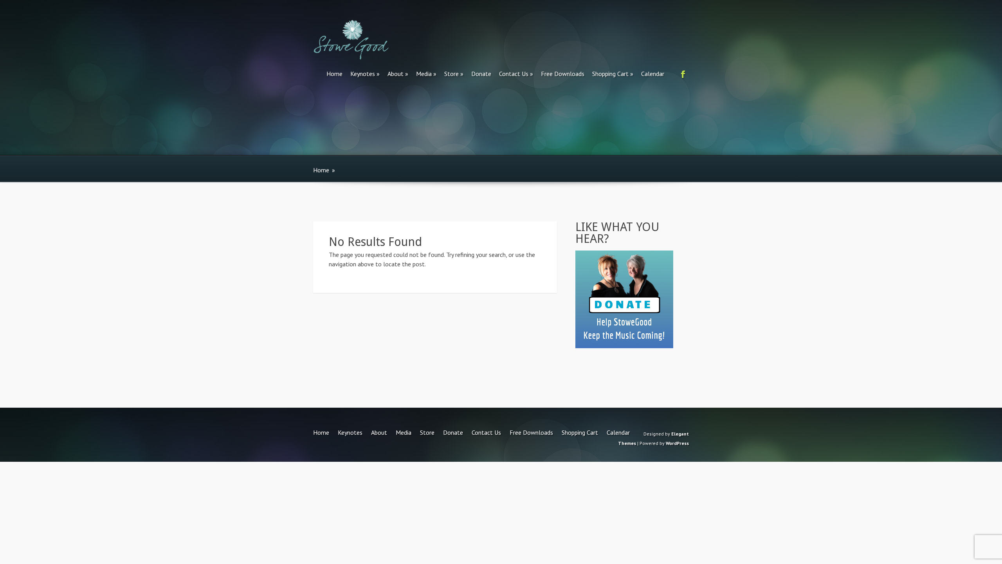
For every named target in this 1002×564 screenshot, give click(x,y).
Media (424, 74)
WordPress (677, 443)
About (395, 74)
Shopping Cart (610, 74)
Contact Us (513, 74)
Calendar (652, 74)
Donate (481, 74)
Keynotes (362, 74)
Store (451, 74)
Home (334, 74)
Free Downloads (562, 74)
